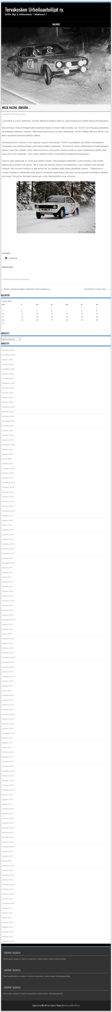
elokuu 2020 (7, 458)
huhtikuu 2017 (7, 596)
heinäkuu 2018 (8, 529)
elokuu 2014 (7, 747)
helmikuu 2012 (8, 889)
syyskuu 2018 (7, 520)
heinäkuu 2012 (8, 865)
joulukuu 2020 (7, 440)
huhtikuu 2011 (7, 936)
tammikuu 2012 (8, 894)
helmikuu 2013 (8, 832)
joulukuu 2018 (7, 506)
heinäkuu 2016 (8, 638)
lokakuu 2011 (7, 908)
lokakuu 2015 (7, 681)
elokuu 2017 (7, 577)
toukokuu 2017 (8, 591)
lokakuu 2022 (7, 397)
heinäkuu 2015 (8, 695)
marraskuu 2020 (8, 444)
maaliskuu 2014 (8, 771)
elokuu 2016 (7, 633)
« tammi (5, 329)
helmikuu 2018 (8, 548)
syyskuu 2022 (7, 402)
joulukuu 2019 (7, 477)
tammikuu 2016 (8, 667)
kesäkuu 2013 (7, 813)
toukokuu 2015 (8, 704)
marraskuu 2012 (8, 846)
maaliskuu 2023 (8, 383)
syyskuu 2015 (7, 686)
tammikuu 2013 (8, 837)
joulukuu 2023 (7, 378)
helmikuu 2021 (8, 435)
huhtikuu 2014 (7, 766)
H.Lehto (23, 114)
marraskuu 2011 (8, 903)
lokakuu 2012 (7, 851)
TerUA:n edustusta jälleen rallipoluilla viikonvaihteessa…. (26, 289)
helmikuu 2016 (8, 662)
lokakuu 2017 (7, 567)
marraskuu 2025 (8, 354)
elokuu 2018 (7, 525)
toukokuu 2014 (8, 761)
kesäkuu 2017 (7, 586)
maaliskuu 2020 (8, 468)
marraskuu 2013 (8, 790)
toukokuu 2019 (8, 492)
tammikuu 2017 (8, 610)
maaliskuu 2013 (8, 827)
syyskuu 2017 (7, 572)
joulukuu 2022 (7, 392)
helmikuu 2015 (8, 719)
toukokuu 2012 (8, 875)
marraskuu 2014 (8, 733)
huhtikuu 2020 (7, 463)
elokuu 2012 (7, 861)
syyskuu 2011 (7, 912)
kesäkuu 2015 (7, 700)
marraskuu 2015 (8, 676)
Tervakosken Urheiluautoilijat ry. (34, 9)
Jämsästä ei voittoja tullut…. (97, 289)
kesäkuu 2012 (7, 870)
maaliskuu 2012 (8, 884)
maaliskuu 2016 (8, 657)
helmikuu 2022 (8, 411)
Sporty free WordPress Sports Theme (46, 1005)
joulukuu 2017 (7, 558)
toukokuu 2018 (8, 534)
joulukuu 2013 (7, 785)
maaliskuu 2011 (8, 941)
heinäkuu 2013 (8, 808)
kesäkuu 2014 (7, 756)
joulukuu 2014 (7, 728)
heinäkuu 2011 (8, 922)
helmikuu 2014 (8, 775)
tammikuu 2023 (8, 388)
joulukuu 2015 (7, 671)
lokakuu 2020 (7, 449)
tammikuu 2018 (8, 553)
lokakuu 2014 (7, 737)
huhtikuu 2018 (7, 539)
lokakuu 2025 (7, 359)
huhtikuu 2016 (7, 652)
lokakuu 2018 (7, 515)
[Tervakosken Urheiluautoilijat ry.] (56, 65)
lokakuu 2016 (7, 624)
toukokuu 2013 (8, 818)
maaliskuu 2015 (8, 714)
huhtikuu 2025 (7, 364)
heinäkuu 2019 (8, 487)
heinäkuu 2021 (8, 425)
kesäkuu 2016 (7, 643)
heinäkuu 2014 (8, 752)
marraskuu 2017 (8, 563)
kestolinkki (11, 279)
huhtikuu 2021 (7, 430)
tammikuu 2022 (8, 416)
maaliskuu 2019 (8, 501)
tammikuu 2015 (8, 723)
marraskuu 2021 (8, 421)
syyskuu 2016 (7, 629)
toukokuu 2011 (8, 931)
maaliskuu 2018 (8, 544)
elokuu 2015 (7, 690)
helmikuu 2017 (8, 605)
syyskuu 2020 (7, 454)
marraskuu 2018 (8, 511)
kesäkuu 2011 (7, 927)
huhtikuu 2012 (7, 879)
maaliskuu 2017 (8, 600)
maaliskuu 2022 (8, 407)
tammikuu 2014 (8, 780)
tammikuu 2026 (8, 350)
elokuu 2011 (7, 917)
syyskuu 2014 (7, 742)
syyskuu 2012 (7, 856)
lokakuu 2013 (7, 794)
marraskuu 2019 (8, 482)
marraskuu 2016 (8, 619)
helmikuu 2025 (8, 373)
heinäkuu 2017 (8, 582)
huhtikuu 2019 (7, 496)
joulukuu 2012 (7, 842)
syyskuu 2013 (7, 799)
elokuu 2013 (7, 804)
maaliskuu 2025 (8, 369)
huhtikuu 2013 (7, 823)
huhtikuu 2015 (7, 709)
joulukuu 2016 (7, 615)
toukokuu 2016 (8, 648)
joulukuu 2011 (7, 898)
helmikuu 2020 (8, 473)
